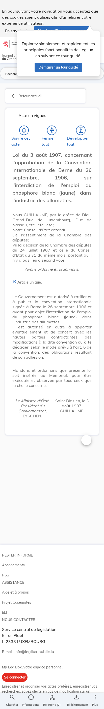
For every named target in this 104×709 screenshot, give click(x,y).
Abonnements (13, 565)
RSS (5, 575)
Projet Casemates (16, 602)
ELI (4, 612)
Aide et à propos (15, 592)
